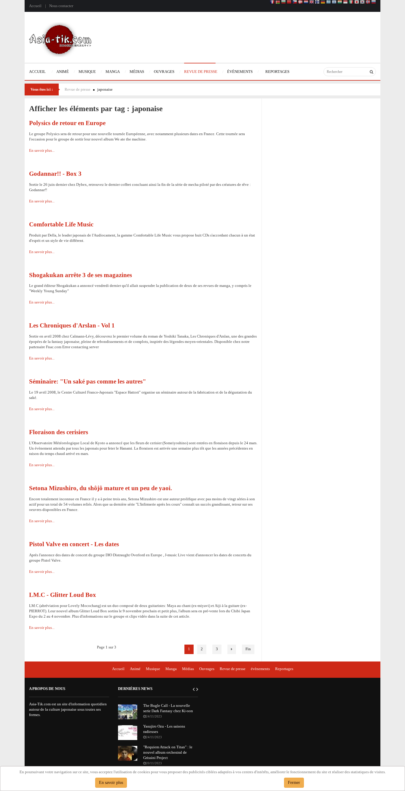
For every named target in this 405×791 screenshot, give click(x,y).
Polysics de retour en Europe (67, 122)
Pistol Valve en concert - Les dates (74, 544)
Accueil (35, 6)
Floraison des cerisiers (58, 432)
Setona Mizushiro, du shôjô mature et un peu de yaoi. (100, 488)
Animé (135, 669)
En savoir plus (111, 782)
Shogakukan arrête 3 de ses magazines (80, 274)
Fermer (294, 782)
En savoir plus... (42, 150)
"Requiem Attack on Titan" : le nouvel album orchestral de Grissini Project (167, 752)
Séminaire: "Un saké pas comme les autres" (87, 381)
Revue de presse (77, 89)
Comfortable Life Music (61, 224)
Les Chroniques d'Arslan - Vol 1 (72, 325)
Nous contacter (61, 6)
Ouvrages (206, 669)
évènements (260, 669)
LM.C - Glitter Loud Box (62, 594)
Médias (188, 669)
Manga (171, 669)
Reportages (284, 669)
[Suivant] (231, 649)
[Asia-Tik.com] (60, 39)
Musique (153, 669)
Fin (248, 649)
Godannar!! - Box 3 (55, 173)
